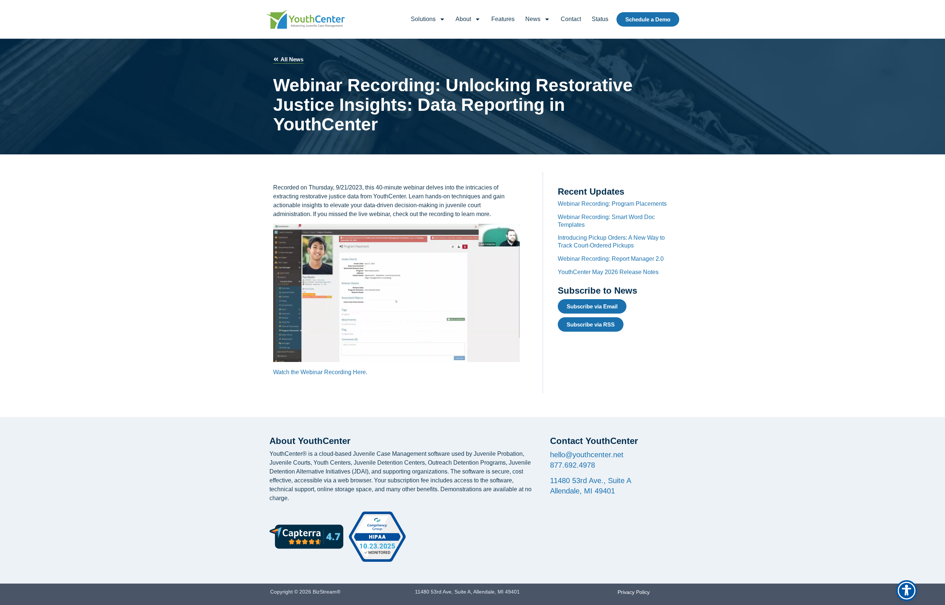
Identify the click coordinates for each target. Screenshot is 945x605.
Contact (571, 19)
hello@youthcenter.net (586, 455)
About (463, 19)
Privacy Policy (634, 592)
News (532, 19)
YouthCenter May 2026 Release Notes (608, 272)
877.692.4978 (572, 465)
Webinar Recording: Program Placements (612, 204)
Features (503, 19)
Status (600, 19)
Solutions (423, 19)
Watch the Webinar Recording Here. (320, 372)
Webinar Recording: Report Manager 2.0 (611, 259)
